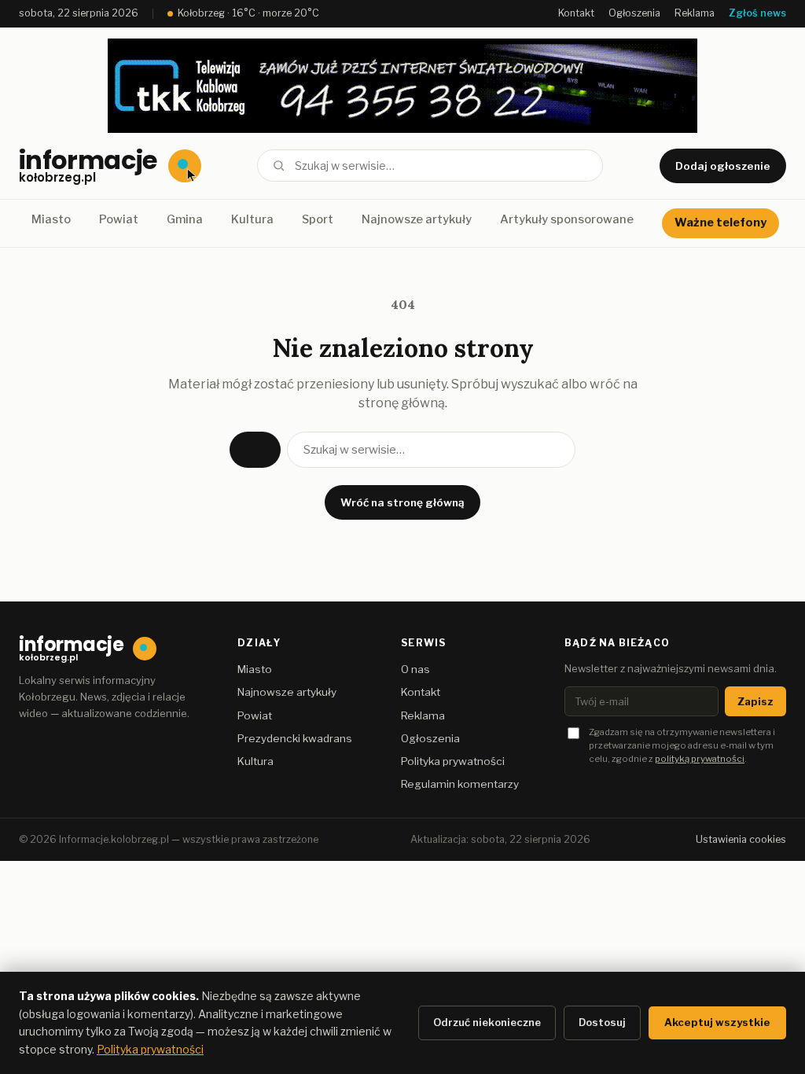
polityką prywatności (699, 758)
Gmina (185, 219)
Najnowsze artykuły (417, 219)
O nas (415, 669)
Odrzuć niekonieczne (487, 1022)
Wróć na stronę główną (402, 502)
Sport (317, 219)
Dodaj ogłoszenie (722, 166)
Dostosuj (602, 1022)
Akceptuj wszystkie (717, 1022)
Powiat (118, 219)
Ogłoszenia (634, 13)
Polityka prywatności (453, 761)
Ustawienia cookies (741, 839)
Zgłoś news (757, 13)
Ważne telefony (720, 222)
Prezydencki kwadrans (294, 738)
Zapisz (755, 701)
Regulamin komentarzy (460, 784)
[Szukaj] (278, 165)
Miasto (51, 219)
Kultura (252, 219)
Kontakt (576, 13)
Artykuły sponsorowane (567, 219)
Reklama (695, 13)
